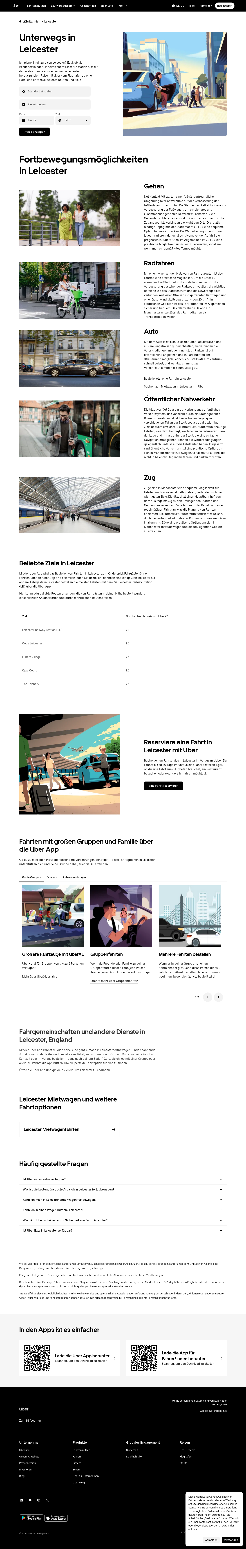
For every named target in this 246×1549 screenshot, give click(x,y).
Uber (16, 5)
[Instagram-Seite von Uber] (38, 1500)
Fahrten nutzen (36, 5)
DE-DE (180, 5)
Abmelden (211, 1540)
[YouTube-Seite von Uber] (30, 1500)
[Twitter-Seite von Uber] (47, 1500)
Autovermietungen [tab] (74, 877)
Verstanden (231, 1540)
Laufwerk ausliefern (63, 5)
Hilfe (192, 5)
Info (120, 5)
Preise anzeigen (34, 131)
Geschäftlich (88, 5)
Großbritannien (29, 21)
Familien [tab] (52, 877)
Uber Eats (107, 5)
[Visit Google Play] (31, 1518)
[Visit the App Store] (56, 1518)
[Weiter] (218, 997)
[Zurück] (207, 997)
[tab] (92, 877)
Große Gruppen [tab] (31, 877)
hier (231, 1525)
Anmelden (206, 5)
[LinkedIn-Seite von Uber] (21, 1500)
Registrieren (224, 5)
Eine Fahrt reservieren (163, 785)
